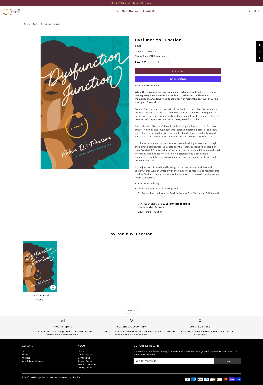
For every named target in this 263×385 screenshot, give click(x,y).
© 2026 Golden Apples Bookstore (39, 377)
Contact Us (84, 357)
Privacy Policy (85, 367)
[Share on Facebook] (259, 44)
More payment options (147, 85)
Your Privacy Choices (33, 361)
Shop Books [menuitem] (130, 11)
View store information (150, 211)
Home (27, 24)
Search (25, 351)
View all (131, 310)
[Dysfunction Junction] (40, 266)
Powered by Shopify (69, 377)
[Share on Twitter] (259, 51)
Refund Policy (85, 361)
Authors (26, 357)
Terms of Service (87, 364)
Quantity (140, 62)
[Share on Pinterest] (259, 58)
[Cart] (259, 11)
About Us (83, 351)
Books (35, 24)
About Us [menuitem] (148, 11)
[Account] (255, 11)
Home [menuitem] (115, 11)
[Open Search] (250, 11)
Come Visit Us (85, 354)
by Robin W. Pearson (131, 234)
